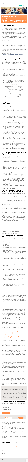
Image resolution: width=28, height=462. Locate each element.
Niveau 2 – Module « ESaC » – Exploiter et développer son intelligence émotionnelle (13, 406)
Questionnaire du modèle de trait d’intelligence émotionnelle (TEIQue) (11, 336)
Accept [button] (20, 5)
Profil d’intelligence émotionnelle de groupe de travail (9, 337)
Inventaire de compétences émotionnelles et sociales (9, 330)
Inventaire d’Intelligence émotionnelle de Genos (9, 332)
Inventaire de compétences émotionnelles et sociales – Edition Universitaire (12, 331)
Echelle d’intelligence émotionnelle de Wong (8, 338)
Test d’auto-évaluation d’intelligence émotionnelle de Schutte (10, 335)
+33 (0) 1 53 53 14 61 (8, 417)
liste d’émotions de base (6, 147)
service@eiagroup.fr (17, 446)
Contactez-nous (21, 417)
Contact (3, 444)
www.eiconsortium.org (5, 328)
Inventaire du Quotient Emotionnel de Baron (8, 329)
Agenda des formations (6, 442)
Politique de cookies (19, 459)
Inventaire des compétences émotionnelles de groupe (9, 333)
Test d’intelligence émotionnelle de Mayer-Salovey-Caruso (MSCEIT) (11, 334)
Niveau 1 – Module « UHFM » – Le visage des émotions (9, 405)
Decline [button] (23, 5)
